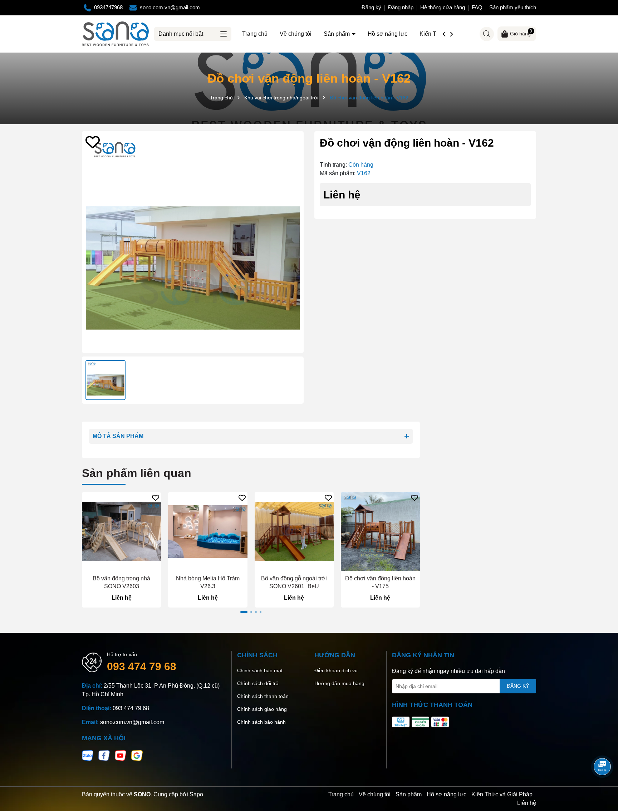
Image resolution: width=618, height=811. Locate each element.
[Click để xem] (193, 242)
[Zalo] (87, 755)
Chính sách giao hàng (262, 709)
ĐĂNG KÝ (518, 686)
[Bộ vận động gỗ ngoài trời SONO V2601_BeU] (294, 531)
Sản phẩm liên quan (136, 473)
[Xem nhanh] (121, 565)
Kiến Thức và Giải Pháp (502, 794)
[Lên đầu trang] (602, 746)
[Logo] (115, 33)
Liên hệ (526, 803)
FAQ (477, 7)
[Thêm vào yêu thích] (92, 142)
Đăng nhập (400, 7)
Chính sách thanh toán (263, 696)
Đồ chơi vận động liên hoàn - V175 (380, 582)
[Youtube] (120, 755)
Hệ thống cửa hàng (442, 7)
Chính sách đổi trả (258, 683)
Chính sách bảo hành (261, 722)
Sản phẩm (337, 34)
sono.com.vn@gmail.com (132, 722)
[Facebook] (104, 755)
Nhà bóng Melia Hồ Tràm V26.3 (208, 582)
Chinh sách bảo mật (260, 670)
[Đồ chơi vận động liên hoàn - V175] (380, 531)
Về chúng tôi (296, 34)
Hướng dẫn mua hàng (339, 683)
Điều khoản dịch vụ (336, 670)
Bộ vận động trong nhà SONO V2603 (121, 582)
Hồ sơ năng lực (387, 34)
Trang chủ (255, 34)
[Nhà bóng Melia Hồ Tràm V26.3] (207, 531)
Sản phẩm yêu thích (512, 7)
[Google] (137, 755)
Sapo (196, 794)
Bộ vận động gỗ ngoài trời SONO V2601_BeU (294, 582)
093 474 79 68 (141, 666)
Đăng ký (371, 7)
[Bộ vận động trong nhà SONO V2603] (121, 531)
